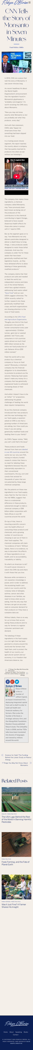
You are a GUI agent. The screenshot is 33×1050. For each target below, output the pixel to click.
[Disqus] (16, 942)
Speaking (18, 1032)
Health (4, 814)
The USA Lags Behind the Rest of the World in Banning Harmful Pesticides (16, 819)
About (11, 1032)
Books (26, 1032)
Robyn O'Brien (14, 686)
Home (6, 1032)
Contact (15, 1035)
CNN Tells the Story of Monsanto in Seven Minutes (16, 25)
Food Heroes (6, 901)
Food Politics (14, 47)
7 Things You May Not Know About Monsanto (15, 764)
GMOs (21, 47)
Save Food (9, 293)
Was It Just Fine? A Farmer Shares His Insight (14, 905)
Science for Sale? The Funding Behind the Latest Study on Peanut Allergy (14, 673)
